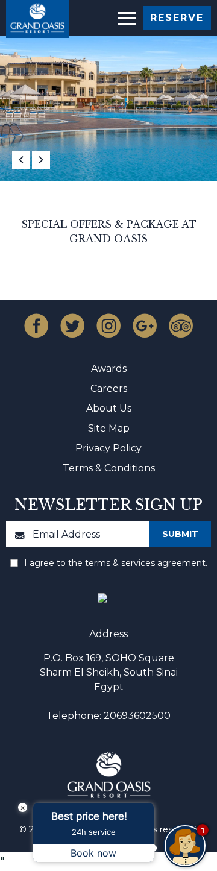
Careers (108, 388)
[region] (126, 17)
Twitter (72, 325)
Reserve (177, 18)
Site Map (109, 428)
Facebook (36, 325)
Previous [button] (21, 160)
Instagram (108, 325)
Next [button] (41, 160)
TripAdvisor (181, 325)
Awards (109, 368)
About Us (108, 408)
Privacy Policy (108, 448)
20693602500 (137, 716)
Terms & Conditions (109, 468)
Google (145, 325)
